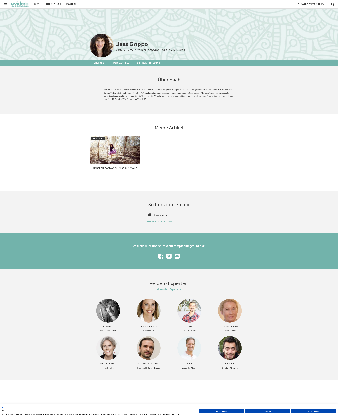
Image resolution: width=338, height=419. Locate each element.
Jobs (36, 4)
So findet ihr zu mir (148, 62)
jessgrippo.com (161, 215)
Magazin (71, 4)
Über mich (99, 62)
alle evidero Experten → (169, 289)
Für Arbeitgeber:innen (311, 4)
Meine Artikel (121, 62)
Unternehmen (53, 4)
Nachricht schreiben (159, 221)
